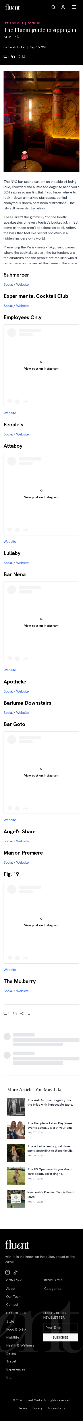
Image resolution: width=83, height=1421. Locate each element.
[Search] (53, 7)
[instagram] (7, 1272)
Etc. (9, 1377)
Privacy (37, 1408)
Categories (52, 1288)
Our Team (13, 1296)
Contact (12, 1304)
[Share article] (18, 56)
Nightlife (12, 1337)
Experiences (15, 1369)
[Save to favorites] (23, 56)
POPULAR (34, 23)
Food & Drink (16, 1329)
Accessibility (56, 1408)
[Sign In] (63, 7)
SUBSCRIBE (60, 1337)
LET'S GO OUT (13, 23)
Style (10, 1321)
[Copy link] (13, 56)
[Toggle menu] (74, 7)
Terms (22, 1408)
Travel (11, 1361)
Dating (11, 1353)
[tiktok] (15, 1272)
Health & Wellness (20, 1345)
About (10, 1288)
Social (8, 284)
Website (22, 284)
